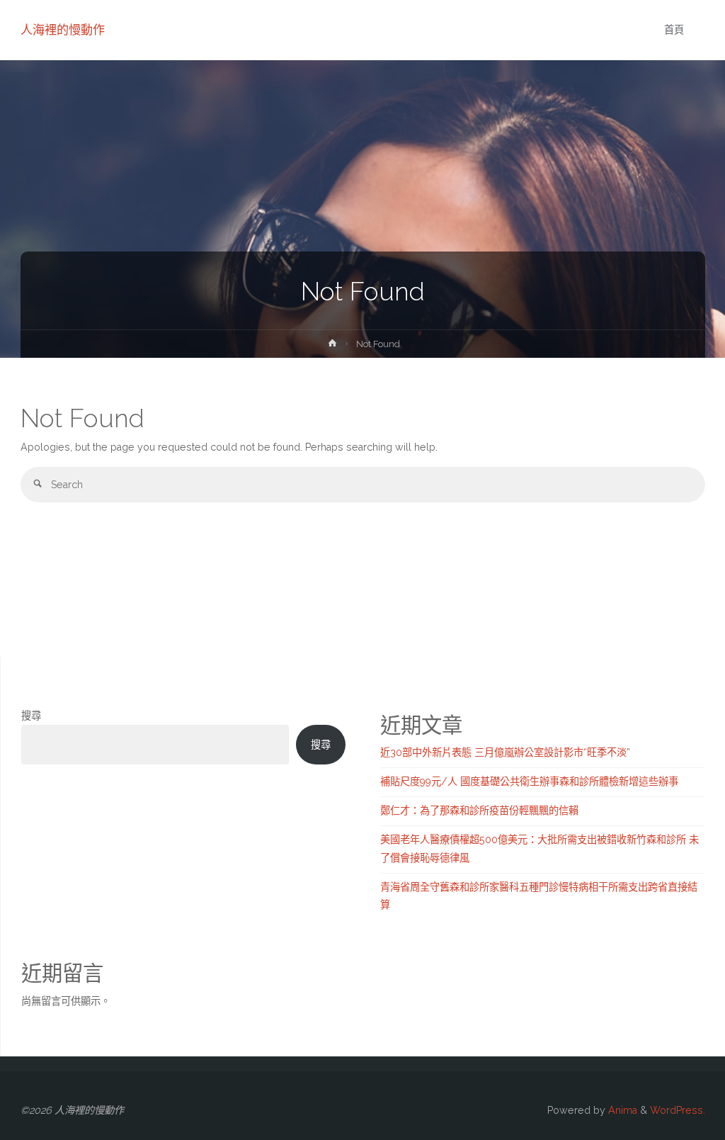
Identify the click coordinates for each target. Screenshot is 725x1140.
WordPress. (677, 1110)
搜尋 (31, 715)
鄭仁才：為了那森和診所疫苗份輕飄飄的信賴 (479, 810)
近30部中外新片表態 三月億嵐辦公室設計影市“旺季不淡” (505, 752)
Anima (621, 1110)
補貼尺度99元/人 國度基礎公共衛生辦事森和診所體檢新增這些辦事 (529, 781)
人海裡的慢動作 (63, 30)
